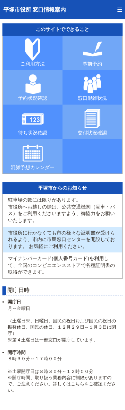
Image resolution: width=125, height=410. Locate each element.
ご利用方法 (32, 63)
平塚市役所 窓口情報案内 (34, 9)
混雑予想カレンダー (33, 167)
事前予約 (92, 63)
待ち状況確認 (32, 132)
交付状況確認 (92, 132)
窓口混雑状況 (92, 98)
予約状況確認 (32, 98)
